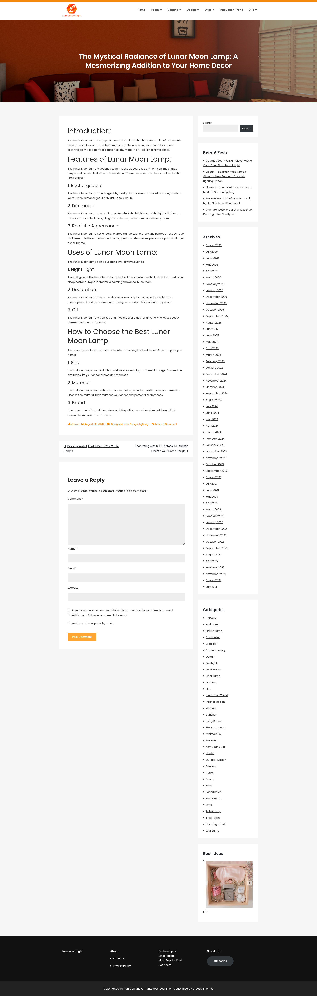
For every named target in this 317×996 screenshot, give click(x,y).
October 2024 (215, 387)
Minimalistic (213, 734)
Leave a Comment (166, 424)
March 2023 (213, 509)
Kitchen (211, 708)
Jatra (74, 424)
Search (207, 123)
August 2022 (213, 554)
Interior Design (129, 424)
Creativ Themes (203, 989)
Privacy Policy (122, 966)
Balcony (211, 618)
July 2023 (212, 484)
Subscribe (220, 961)
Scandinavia (213, 792)
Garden (211, 682)
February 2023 (215, 516)
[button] (249, 883)
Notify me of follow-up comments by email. (99, 615)
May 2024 (212, 419)
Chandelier (213, 637)
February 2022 (215, 567)
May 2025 (212, 342)
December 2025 (216, 297)
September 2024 (217, 393)
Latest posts (166, 956)
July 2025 (212, 329)
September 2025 (217, 316)
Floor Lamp (213, 676)
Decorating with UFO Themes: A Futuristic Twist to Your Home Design (161, 448)
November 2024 (216, 381)
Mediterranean (215, 727)
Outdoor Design (216, 760)
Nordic (210, 753)
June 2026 (212, 258)
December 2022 (216, 529)
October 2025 (215, 310)
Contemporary (215, 650)
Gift (251, 10)
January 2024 (214, 445)
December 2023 (216, 451)
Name (72, 549)
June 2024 (212, 413)
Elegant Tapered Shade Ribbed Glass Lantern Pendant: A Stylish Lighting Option (224, 176)
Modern (211, 740)
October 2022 (215, 542)
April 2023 (212, 503)
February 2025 (215, 361)
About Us (119, 958)
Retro (209, 773)
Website (73, 588)
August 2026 (214, 245)
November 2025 (216, 303)
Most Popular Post (170, 960)
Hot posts (164, 965)
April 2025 (212, 348)
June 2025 (212, 335)
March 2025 (213, 355)
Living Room (213, 721)
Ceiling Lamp (214, 631)
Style (208, 10)
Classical (211, 644)
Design (191, 10)
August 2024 (214, 400)
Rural (209, 785)
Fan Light (211, 663)
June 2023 (212, 490)
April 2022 (212, 561)
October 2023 (215, 464)
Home (141, 10)
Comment (75, 499)
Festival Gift (213, 669)
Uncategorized (215, 824)
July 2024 (212, 406)
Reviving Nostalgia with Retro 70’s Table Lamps (91, 448)
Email (72, 568)
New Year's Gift (215, 747)
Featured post (167, 951)
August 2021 (213, 580)
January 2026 (214, 290)
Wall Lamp (212, 831)
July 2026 (212, 252)
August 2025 (214, 323)
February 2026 (215, 284)
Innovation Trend (231, 10)
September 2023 (217, 471)
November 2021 (216, 574)
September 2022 (217, 548)
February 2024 (215, 439)
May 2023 (212, 496)
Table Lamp (213, 811)
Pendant (211, 766)
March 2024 (213, 432)
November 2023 (216, 458)
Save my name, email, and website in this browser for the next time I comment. (122, 610)
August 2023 (213, 477)
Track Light (213, 818)
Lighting (172, 10)
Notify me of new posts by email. (92, 623)
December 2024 (216, 374)
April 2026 (212, 271)
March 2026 (213, 277)
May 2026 (212, 265)
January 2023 (214, 522)
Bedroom (212, 624)
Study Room (213, 798)
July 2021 (211, 587)
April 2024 (212, 426)
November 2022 (216, 535)
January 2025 (214, 368)
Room (155, 10)
